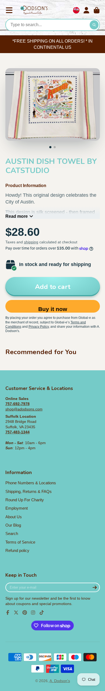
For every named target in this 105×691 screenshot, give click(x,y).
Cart (96, 10)
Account (86, 10)
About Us (13, 516)
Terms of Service (20, 542)
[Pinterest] (24, 612)
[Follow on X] (16, 612)
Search (11, 533)
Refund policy (17, 550)
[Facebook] (7, 612)
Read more (16, 216)
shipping (31, 242)
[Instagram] (33, 612)
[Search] (94, 25)
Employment (16, 508)
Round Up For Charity (24, 499)
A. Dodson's (60, 681)
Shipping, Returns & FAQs (28, 491)
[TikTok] (41, 612)
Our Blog (13, 525)
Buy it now (52, 309)
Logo (33, 10)
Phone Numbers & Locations (30, 483)
